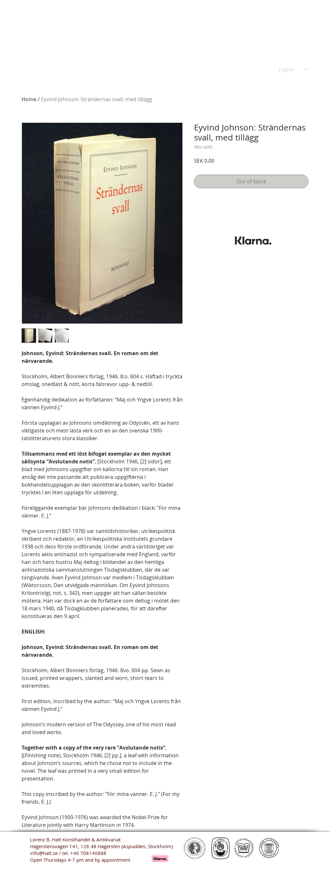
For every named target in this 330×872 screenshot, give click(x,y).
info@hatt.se (44, 853)
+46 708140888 (88, 853)
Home (29, 99)
